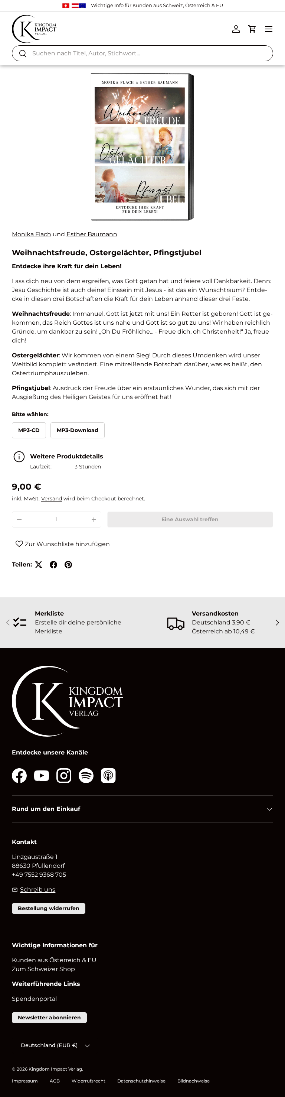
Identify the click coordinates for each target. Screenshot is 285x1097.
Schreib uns (37, 889)
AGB (55, 1081)
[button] (252, 29)
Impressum (25, 1081)
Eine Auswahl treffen (190, 519)
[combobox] (142, 53)
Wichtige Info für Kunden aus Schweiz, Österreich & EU (157, 5)
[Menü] (269, 29)
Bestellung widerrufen (48, 908)
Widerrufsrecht (88, 1081)
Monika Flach (31, 234)
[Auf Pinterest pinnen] (68, 564)
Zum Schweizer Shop (43, 969)
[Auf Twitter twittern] (38, 564)
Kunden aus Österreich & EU (54, 960)
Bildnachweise (193, 1081)
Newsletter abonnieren (49, 1017)
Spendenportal (34, 998)
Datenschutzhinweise (141, 1081)
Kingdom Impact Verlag (55, 1069)
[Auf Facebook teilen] (53, 564)
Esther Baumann (91, 234)
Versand (51, 498)
